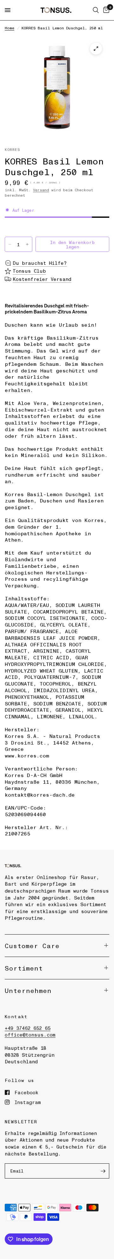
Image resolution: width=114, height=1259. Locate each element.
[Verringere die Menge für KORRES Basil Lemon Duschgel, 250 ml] (10, 244)
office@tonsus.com (30, 1034)
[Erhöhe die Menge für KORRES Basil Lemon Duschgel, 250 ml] (27, 244)
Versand (41, 189)
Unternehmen (28, 990)
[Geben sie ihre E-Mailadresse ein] (103, 1171)
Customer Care (32, 945)
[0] (105, 10)
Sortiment (24, 968)
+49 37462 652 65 (27, 1028)
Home (9, 27)
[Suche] (96, 10)
